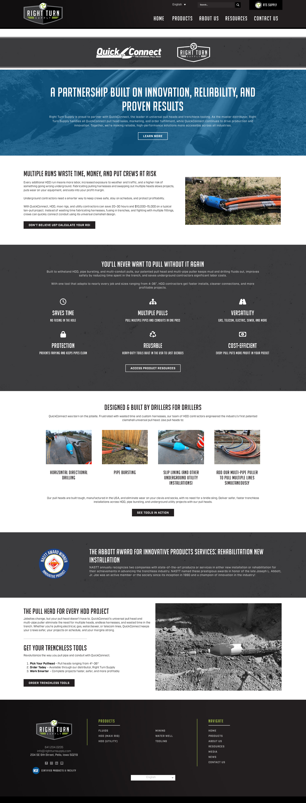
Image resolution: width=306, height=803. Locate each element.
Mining (160, 731)
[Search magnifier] (238, 5)
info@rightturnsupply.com (54, 751)
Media (212, 752)
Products (182, 18)
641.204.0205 (54, 747)
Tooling (161, 741)
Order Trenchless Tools (49, 683)
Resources (236, 18)
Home (159, 18)
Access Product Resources (153, 368)
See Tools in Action (153, 513)
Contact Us (266, 18)
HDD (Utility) (108, 741)
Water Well (164, 736)
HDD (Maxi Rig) (109, 736)
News (212, 757)
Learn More (153, 136)
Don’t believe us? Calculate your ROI (59, 225)
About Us (209, 18)
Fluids (103, 731)
